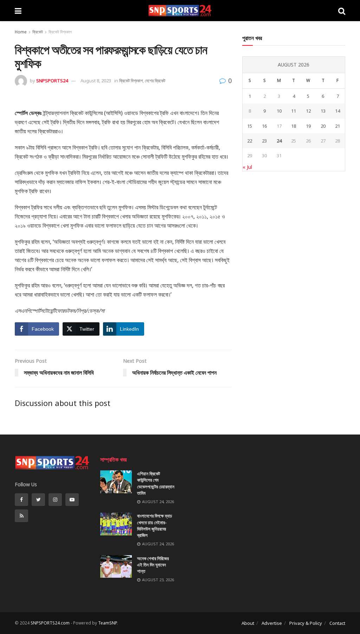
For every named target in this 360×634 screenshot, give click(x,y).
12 (308, 111)
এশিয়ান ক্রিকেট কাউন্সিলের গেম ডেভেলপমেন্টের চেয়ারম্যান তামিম (155, 483)
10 (279, 111)
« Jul (247, 167)
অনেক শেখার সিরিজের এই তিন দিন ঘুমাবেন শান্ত (153, 564)
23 (264, 141)
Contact (337, 623)
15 (249, 126)
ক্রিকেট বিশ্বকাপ (60, 32)
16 (264, 126)
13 (323, 111)
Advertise (272, 623)
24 (279, 141)
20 (323, 126)
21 (337, 126)
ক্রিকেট (37, 32)
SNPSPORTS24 (52, 80)
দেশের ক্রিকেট (155, 80)
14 (337, 111)
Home (21, 32)
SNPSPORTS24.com (50, 623)
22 (249, 141)
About (248, 623)
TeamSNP (107, 623)
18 (293, 126)
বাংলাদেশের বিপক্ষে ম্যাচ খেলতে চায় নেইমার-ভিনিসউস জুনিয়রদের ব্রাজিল (154, 525)
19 (308, 126)
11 (293, 111)
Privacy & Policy (305, 623)
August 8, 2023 (96, 80)
